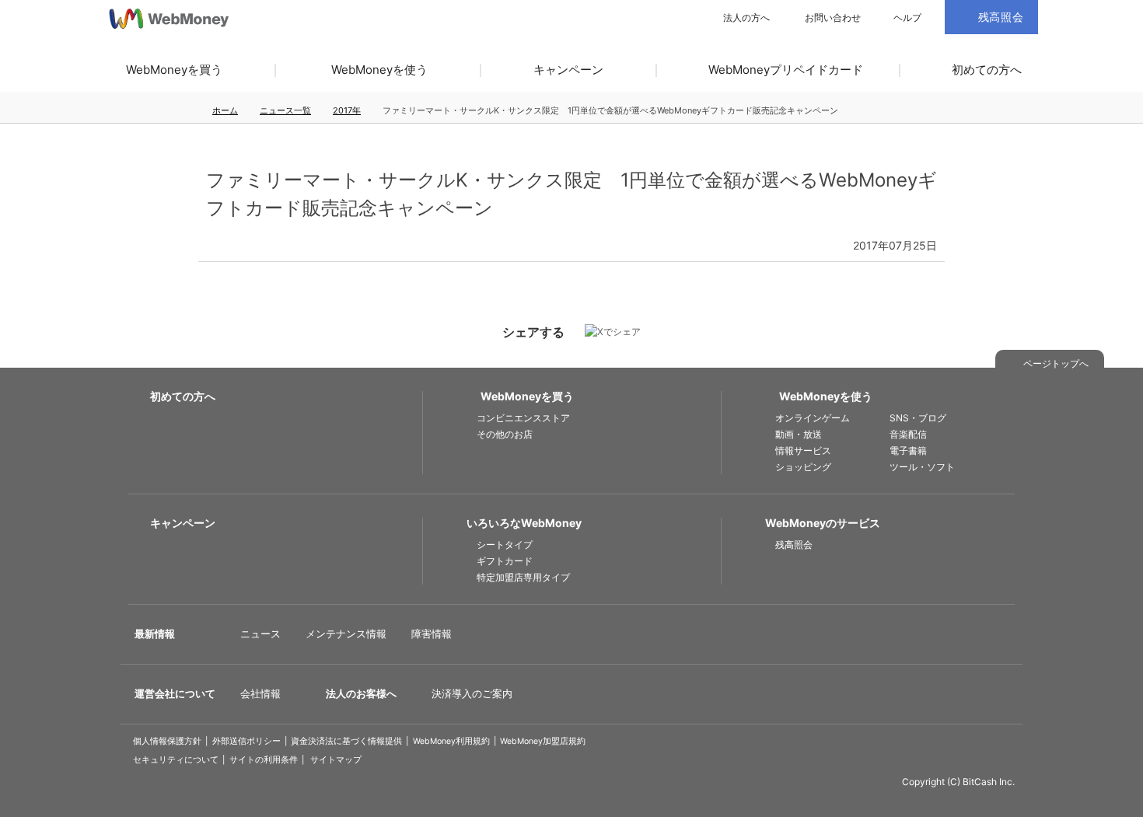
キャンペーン (568, 69)
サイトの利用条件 (263, 760)
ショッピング (803, 467)
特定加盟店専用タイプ (523, 577)
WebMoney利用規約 (451, 741)
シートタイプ (505, 544)
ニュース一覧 (285, 110)
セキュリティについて (175, 760)
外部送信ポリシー (246, 741)
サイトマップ (336, 760)
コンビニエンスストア (523, 418)
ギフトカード (505, 561)
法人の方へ (746, 18)
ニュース (260, 633)
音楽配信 (908, 434)
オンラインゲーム (812, 418)
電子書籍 (908, 450)
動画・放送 (798, 434)
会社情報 (260, 693)
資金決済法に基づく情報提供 (346, 741)
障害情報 (431, 633)
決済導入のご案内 (472, 693)
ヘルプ (907, 18)
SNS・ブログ (918, 418)
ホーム (225, 110)
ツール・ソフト (922, 467)
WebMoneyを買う (174, 69)
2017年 (347, 110)
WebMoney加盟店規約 (542, 741)
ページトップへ (1056, 363)
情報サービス (803, 450)
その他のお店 (505, 434)
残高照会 (794, 544)
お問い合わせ (833, 18)
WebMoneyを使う (379, 69)
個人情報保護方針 (167, 741)
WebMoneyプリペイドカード (785, 69)
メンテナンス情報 (346, 633)
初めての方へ (987, 69)
